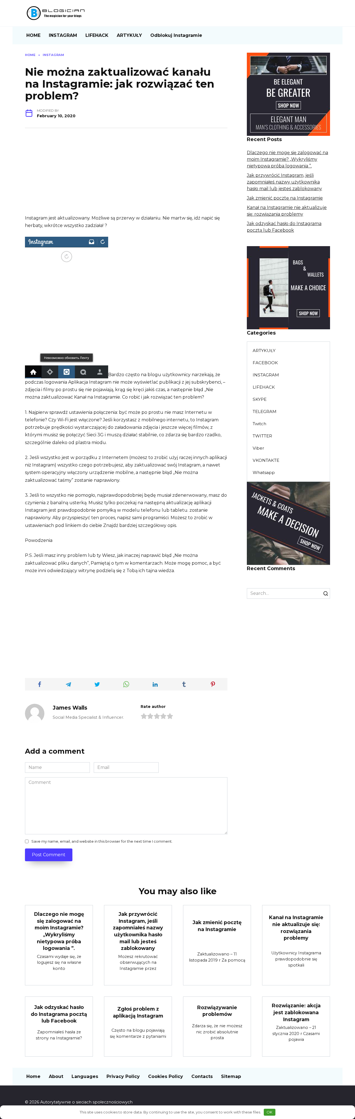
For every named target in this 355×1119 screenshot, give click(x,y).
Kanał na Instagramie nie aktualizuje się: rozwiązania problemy (296, 927)
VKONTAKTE (266, 460)
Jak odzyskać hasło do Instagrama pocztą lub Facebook (59, 1014)
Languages (85, 1076)
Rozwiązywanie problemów (217, 1010)
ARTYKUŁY (129, 35)
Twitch (259, 423)
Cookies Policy (165, 1076)
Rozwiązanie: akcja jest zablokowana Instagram (296, 1012)
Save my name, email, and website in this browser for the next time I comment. (102, 841)
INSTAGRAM (63, 35)
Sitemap (231, 1076)
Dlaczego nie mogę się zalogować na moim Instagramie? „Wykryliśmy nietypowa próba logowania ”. (287, 159)
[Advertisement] (126, 175)
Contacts (202, 1076)
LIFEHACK (96, 35)
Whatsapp (264, 472)
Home (33, 1076)
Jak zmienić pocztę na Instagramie (285, 198)
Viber (258, 448)
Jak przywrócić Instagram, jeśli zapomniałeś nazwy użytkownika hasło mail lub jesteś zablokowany (284, 182)
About (56, 1076)
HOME (33, 35)
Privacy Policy (123, 1076)
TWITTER (262, 436)
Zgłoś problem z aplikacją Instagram (138, 1012)
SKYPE (260, 399)
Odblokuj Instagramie (176, 35)
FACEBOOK (265, 362)
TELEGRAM (265, 411)
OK (269, 1112)
